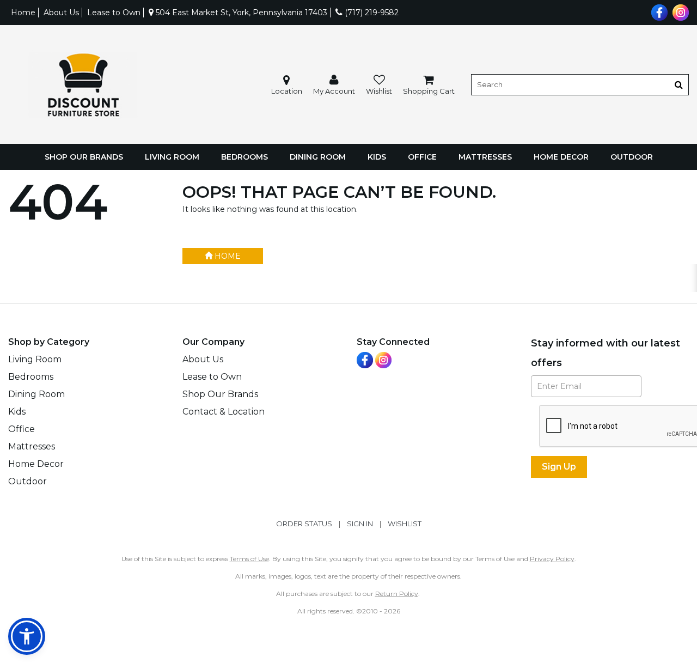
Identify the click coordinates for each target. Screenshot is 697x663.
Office (422, 157)
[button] (334, 85)
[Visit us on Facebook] (658, 11)
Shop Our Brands (84, 157)
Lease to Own (113, 12)
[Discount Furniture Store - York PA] (82, 84)
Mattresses (485, 157)
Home (23, 12)
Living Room (172, 157)
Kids (377, 157)
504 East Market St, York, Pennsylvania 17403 (240, 12)
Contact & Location (223, 411)
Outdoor (631, 157)
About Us (61, 12)
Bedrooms (244, 157)
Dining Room (318, 157)
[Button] (678, 85)
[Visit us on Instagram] (679, 11)
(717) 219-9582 (371, 12)
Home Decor (561, 157)
